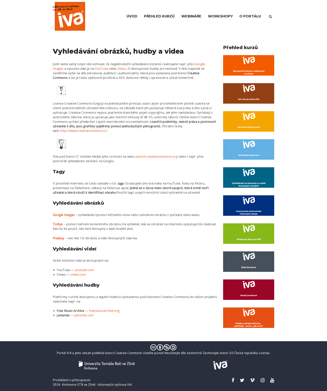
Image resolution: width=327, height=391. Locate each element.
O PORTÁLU (250, 16)
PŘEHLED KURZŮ (159, 16)
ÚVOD (132, 16)
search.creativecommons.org (157, 156)
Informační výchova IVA (115, 384)
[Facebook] (233, 380)
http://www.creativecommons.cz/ (83, 131)
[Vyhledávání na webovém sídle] (270, 16)
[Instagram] (263, 380)
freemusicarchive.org (104, 311)
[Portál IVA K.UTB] (220, 364)
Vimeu (122, 68)
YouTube (101, 68)
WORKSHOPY (220, 16)
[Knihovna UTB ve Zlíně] (106, 365)
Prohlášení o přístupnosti (71, 380)
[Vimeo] (252, 380)
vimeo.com (78, 274)
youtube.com (84, 270)
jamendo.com (84, 315)
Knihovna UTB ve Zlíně (78, 384)
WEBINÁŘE (191, 16)
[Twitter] (242, 380)
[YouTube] (272, 380)
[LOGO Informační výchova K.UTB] (69, 16)
